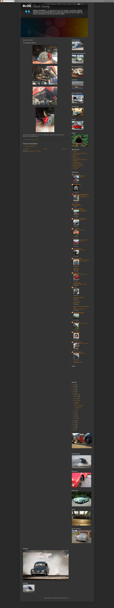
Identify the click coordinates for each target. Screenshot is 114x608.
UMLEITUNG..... (76, 269)
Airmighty (75, 151)
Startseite (45, 148)
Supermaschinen (76, 167)
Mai (75, 413)
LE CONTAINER (76, 184)
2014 (74, 393)
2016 (74, 389)
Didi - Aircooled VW (77, 352)
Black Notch (75, 303)
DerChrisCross (76, 204)
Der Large (75, 238)
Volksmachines (76, 322)
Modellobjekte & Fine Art (78, 163)
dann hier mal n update (83, 343)
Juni (75, 411)
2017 (74, 387)
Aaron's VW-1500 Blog (78, 208)
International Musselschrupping (80, 194)
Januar (75, 418)
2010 (74, 426)
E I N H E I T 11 (76, 228)
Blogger (68, 598)
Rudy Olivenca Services (78, 297)
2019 (74, 384)
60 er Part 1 (76, 409)
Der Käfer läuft (82, 249)
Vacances (75, 298)
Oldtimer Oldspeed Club (78, 312)
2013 (74, 420)
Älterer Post (64, 148)
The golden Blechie (77, 342)
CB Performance (76, 158)
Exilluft (74, 287)
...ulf (80, 185)
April (75, 415)
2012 (74, 422)
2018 (74, 386)
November (76, 396)
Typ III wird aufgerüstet (78, 405)
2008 (74, 429)
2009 (74, 428)
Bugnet (74, 156)
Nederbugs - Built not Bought (79, 218)
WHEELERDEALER (77, 258)
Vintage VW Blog (77, 283)
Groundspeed (76, 273)
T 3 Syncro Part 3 (77, 407)
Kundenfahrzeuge (76, 162)
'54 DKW (81, 313)
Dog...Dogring (82, 353)
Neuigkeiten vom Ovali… (78, 205)
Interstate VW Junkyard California (79, 284)
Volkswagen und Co (77, 362)
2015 (74, 391)
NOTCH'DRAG (76, 332)
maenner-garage (77, 248)
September (76, 400)
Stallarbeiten (76, 268)
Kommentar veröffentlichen (30, 146)
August (75, 402)
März (75, 416)
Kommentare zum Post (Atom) (34, 151)
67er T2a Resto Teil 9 (83, 323)
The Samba (75, 168)
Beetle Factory (76, 154)
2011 (74, 424)
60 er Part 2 (76, 403)
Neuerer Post (26, 148)
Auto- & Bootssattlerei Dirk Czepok (80, 153)
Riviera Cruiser (76, 302)
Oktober (76, 398)
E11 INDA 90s (82, 229)
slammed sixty (76, 174)
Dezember (76, 394)
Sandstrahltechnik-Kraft (78, 165)
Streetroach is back (83, 274)
